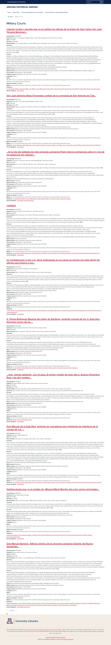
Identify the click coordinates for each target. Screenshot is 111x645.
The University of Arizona (67, 639)
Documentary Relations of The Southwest (32, 12)
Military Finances (41, 603)
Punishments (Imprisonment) (94, 310)
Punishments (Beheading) (13, 537)
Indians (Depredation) (85, 89)
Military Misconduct (45, 89)
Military (22, 91)
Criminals (39, 310)
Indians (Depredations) (12, 535)
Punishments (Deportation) (79, 310)
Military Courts (35, 89)
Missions (26, 200)
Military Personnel (26, 253)
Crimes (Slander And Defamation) (42, 482)
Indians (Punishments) (60, 535)
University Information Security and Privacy (55, 637)
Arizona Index (16, 12)
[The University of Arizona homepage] (16, 2)
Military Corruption (20, 89)
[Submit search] (101, 2)
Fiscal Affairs (61, 603)
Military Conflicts (82, 145)
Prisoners (36, 368)
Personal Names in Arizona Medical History (56, 12)
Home (9, 12)
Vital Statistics (41, 199)
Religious (31, 200)
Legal (18, 91)
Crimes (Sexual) (38, 145)
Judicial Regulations (12, 312)
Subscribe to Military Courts (7, 613)
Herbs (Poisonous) (72, 368)
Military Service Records (40, 535)
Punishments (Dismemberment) (91, 253)
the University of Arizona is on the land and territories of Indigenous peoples (41, 629)
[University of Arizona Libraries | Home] (22, 621)
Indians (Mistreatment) (27, 145)
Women (24, 199)
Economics (27, 607)
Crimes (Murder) (11, 89)
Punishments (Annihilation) (72, 89)
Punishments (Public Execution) (84, 482)
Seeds (52, 89)
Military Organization (70, 603)
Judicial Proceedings (59, 89)
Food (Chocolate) (95, 89)
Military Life (28, 89)
